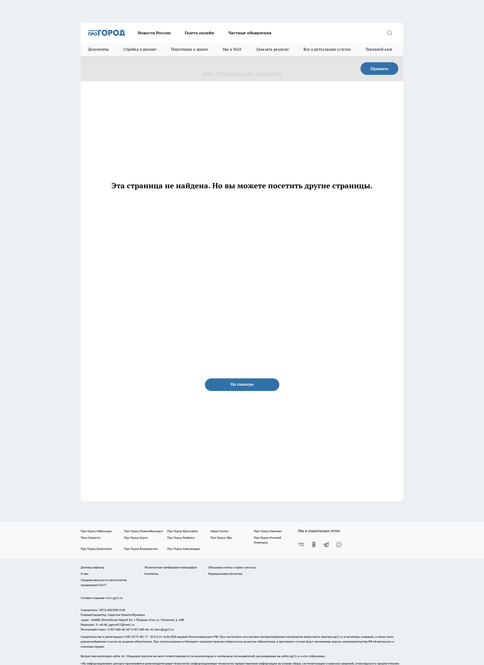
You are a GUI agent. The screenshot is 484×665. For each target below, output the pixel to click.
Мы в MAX (232, 49)
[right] (397, 49)
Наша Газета (219, 531)
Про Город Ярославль (182, 531)
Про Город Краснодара (183, 549)
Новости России (154, 32)
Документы (98, 49)
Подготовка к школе (189, 49)
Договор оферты (92, 567)
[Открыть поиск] (389, 33)
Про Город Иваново (268, 531)
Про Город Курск (136, 537)
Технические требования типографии (170, 567)
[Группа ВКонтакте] (301, 544)
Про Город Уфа (221, 537)
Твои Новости (90, 537)
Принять (379, 68)
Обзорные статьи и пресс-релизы (232, 567)
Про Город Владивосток (141, 549)
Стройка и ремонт (140, 49)
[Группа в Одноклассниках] (314, 544)
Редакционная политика (225, 574)
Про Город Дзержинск (96, 549)
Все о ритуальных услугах (327, 49)
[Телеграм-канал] (326, 544)
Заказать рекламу (272, 49)
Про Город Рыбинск (181, 537)
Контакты (151, 574)
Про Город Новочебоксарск (143, 531)
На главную (242, 384)
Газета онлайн (199, 32)
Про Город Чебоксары (96, 531)
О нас (84, 574)
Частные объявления (249, 32)
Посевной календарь (385, 49)
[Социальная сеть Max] (339, 544)
